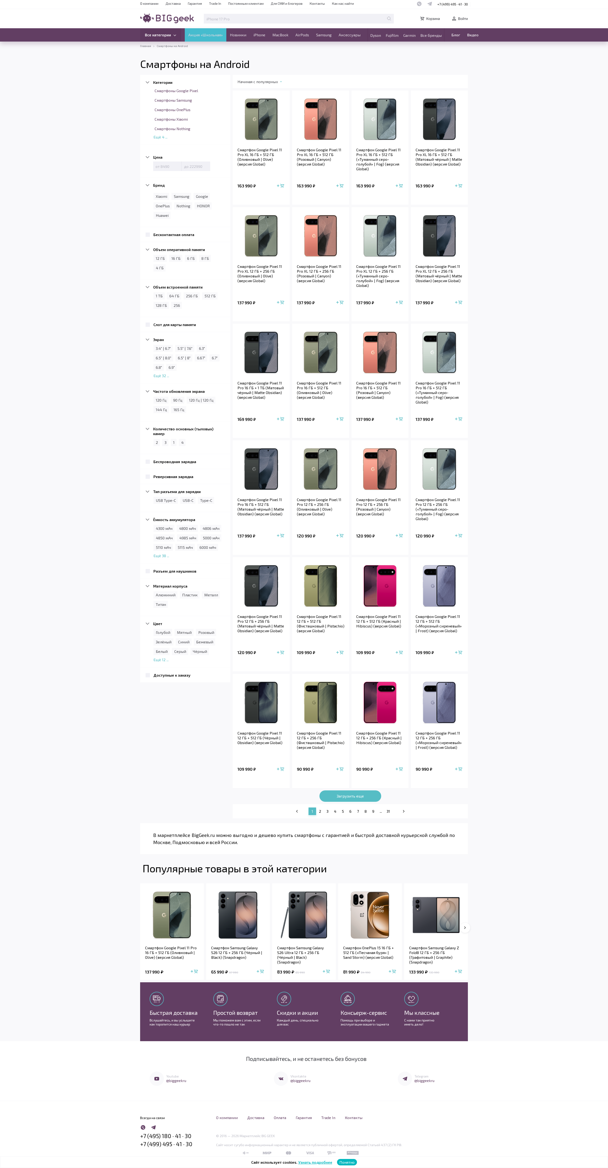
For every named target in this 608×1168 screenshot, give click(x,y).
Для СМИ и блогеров (287, 3)
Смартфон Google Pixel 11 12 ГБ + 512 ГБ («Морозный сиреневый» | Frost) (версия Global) (439, 623)
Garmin (409, 35)
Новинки (238, 35)
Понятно (347, 1162)
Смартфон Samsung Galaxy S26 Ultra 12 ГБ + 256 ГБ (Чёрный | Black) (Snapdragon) (300, 954)
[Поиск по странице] (389, 18)
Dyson (375, 35)
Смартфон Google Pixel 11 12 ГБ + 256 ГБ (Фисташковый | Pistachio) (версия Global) (320, 740)
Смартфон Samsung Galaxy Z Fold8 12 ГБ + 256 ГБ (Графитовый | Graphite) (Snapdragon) (434, 954)
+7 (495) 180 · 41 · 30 (165, 1136)
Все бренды (431, 35)
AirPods (302, 35)
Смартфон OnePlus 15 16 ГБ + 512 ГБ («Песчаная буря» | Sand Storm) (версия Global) (368, 952)
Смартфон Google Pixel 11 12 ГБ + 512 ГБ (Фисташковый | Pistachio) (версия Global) (320, 623)
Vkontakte (298, 1076)
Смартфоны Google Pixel (176, 90)
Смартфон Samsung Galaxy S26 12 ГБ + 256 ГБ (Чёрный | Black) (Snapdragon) (236, 952)
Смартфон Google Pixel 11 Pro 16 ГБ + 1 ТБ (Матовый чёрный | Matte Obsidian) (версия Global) (261, 390)
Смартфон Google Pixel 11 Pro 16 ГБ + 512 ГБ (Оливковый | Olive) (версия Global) (319, 390)
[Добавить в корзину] (281, 186)
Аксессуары (350, 35)
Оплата (280, 1117)
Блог (455, 35)
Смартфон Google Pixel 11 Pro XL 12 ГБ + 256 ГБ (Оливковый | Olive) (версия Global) (260, 273)
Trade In (215, 3)
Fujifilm (392, 35)
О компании (149, 3)
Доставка (173, 3)
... (381, 811)
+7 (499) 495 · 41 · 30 (452, 4)
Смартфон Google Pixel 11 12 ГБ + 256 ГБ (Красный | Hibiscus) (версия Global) (379, 738)
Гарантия (195, 3)
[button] (465, 927)
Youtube (172, 1076)
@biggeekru (176, 1080)
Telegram (421, 1076)
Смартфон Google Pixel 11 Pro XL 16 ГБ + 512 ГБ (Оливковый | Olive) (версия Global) (260, 156)
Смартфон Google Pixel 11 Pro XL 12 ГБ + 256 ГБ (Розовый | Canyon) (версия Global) (319, 273)
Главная (145, 45)
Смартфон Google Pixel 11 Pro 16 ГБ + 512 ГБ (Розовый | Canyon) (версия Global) (378, 390)
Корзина (433, 18)
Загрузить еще (350, 796)
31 (388, 811)
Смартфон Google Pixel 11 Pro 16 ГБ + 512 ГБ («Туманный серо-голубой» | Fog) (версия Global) (438, 392)
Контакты (317, 3)
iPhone (259, 35)
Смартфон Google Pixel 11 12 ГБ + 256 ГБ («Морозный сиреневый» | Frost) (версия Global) (439, 740)
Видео (473, 35)
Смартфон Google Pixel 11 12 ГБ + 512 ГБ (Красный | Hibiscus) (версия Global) (378, 621)
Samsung (324, 35)
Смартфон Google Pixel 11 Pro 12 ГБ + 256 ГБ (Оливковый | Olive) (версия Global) (319, 506)
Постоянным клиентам (246, 3)
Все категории (158, 35)
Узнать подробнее (315, 1162)
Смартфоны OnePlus (172, 109)
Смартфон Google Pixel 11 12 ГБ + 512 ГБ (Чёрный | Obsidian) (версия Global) (260, 738)
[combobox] (265, 82)
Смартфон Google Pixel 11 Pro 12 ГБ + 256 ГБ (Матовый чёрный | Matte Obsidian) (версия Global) (261, 623)
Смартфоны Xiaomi (171, 119)
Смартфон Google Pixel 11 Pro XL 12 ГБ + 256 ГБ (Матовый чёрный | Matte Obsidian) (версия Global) (439, 273)
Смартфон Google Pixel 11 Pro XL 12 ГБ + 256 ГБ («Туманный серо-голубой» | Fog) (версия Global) (378, 276)
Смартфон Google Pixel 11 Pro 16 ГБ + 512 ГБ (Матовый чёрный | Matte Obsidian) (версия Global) (261, 506)
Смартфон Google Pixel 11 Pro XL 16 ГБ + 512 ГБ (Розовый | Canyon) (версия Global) (319, 156)
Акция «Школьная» (205, 35)
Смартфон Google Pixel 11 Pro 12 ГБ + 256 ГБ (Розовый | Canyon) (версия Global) (378, 506)
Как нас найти (343, 3)
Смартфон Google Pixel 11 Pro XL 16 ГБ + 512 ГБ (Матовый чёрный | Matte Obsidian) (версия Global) (439, 156)
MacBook (280, 35)
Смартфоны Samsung (173, 100)
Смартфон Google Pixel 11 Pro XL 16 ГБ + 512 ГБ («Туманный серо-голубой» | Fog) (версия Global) (378, 159)
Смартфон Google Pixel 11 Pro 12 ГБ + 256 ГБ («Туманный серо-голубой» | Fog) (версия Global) (438, 509)
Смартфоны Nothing (172, 128)
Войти (463, 18)
